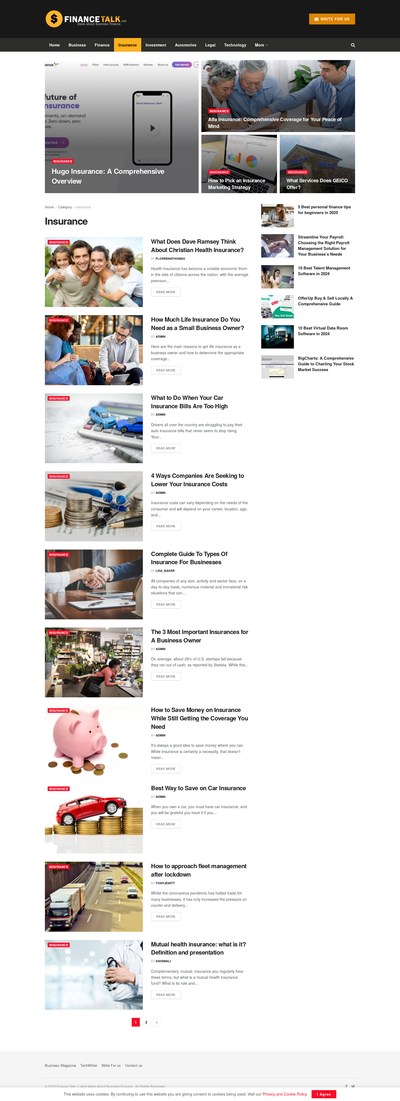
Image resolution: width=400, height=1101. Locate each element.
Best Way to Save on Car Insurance (198, 787)
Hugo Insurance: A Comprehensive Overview (108, 176)
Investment (156, 45)
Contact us (133, 1065)
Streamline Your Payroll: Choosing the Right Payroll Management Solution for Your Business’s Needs (323, 245)
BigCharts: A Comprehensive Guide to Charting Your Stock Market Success (326, 363)
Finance (102, 45)
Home (54, 45)
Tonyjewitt (165, 883)
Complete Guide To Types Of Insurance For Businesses (189, 557)
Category (65, 207)
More (259, 45)
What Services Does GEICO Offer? (317, 183)
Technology (235, 45)
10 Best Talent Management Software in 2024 (324, 271)
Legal (210, 45)
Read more (166, 292)
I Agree (324, 1094)
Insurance (127, 45)
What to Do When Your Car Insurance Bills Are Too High (189, 401)
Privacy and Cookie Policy (285, 1094)
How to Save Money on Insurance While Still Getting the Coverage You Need (199, 718)
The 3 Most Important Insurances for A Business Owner (199, 635)
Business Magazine (60, 1065)
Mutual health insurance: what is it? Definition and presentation (198, 948)
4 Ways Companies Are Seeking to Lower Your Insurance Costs (197, 479)
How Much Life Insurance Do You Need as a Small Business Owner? (197, 323)
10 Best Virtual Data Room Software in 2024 (323, 331)
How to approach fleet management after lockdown (199, 870)
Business (77, 45)
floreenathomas (170, 258)
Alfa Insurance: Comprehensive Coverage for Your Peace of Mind (274, 122)
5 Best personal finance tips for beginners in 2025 (324, 209)
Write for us (334, 18)
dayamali (163, 961)
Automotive (185, 45)
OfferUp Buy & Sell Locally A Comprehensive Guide (325, 301)
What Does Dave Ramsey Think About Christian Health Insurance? (197, 245)
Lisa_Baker (165, 571)
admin (61, 191)
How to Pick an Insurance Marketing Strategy (236, 183)
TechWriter (88, 1065)
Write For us (111, 1065)
